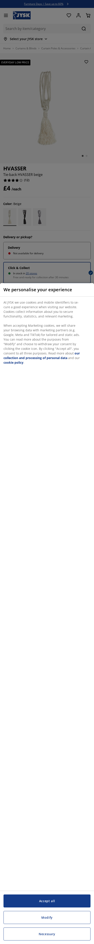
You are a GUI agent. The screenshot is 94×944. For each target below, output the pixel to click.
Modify (47, 917)
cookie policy (13, 362)
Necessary (47, 934)
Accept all (47, 901)
